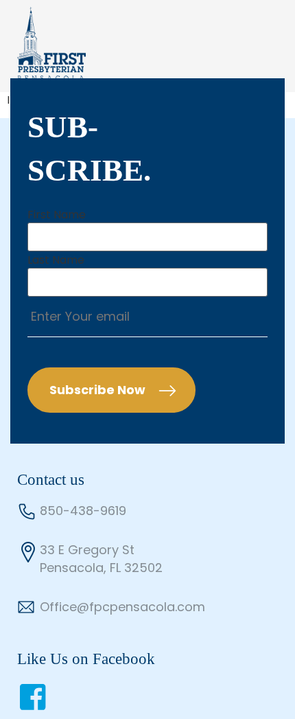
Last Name (55, 260)
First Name (56, 214)
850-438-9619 (83, 510)
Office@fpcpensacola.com (122, 606)
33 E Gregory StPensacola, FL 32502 (101, 558)
